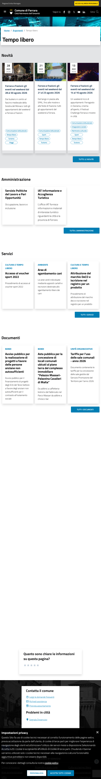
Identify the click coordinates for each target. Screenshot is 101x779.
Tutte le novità (86, 159)
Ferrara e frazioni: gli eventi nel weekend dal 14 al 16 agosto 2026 (82, 89)
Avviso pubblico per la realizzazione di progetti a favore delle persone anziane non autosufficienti (17, 363)
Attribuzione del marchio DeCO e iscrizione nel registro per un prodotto (81, 280)
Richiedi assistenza (38, 701)
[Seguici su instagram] (68, 12)
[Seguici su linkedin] (82, 12)
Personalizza (36, 773)
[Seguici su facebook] (63, 12)
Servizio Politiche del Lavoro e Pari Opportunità (16, 194)
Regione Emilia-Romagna (11, 3)
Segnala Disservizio (38, 719)
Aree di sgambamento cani (50, 272)
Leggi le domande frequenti (41, 697)
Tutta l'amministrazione (82, 230)
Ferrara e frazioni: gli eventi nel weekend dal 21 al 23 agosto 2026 (50, 89)
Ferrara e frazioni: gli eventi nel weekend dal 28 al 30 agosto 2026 (17, 89)
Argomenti (18, 30)
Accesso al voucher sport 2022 (17, 275)
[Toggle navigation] (4, 11)
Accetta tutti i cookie (60, 773)
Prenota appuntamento (40, 706)
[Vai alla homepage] (12, 11)
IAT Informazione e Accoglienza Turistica (50, 194)
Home (7, 30)
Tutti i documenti (85, 409)
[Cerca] (97, 11)
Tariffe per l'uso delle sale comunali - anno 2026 (82, 357)
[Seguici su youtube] (78, 12)
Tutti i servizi (87, 314)
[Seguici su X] (73, 12)
